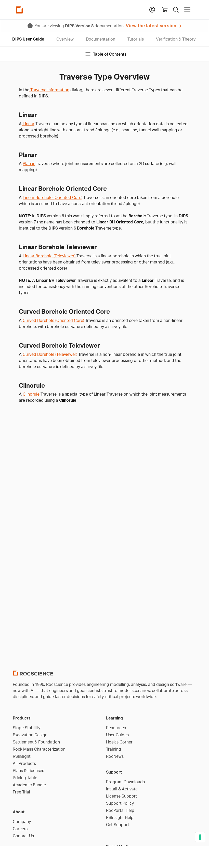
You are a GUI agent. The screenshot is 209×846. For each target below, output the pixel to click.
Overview (65, 39)
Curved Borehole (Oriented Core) (53, 320)
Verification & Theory (175, 39)
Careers (20, 828)
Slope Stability (26, 727)
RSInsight (22, 756)
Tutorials (135, 39)
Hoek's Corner (119, 741)
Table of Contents (109, 54)
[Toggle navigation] (187, 10)
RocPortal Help (120, 810)
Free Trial (21, 791)
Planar (29, 163)
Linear (28, 123)
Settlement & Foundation (36, 741)
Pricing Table (25, 777)
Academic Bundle (29, 784)
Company (22, 821)
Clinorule (31, 394)
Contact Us (23, 835)
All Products (24, 763)
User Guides (117, 734)
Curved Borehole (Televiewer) (50, 354)
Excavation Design (30, 734)
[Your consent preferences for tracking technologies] (200, 837)
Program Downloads (125, 781)
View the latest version (151, 25)
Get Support (117, 824)
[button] (152, 9)
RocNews (115, 756)
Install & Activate (122, 788)
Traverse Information (49, 89)
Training (113, 749)
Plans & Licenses (28, 770)
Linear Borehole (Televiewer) (49, 255)
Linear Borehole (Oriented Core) (52, 197)
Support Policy (120, 803)
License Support (121, 796)
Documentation (100, 39)
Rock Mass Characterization (39, 749)
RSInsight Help (120, 817)
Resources (116, 727)
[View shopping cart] (164, 9)
